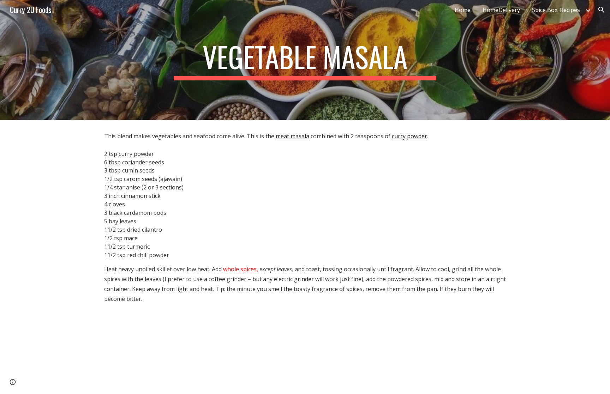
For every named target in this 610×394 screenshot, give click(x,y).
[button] (601, 9)
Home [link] (463, 10)
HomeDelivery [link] (501, 10)
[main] (305, 60)
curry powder (409, 136)
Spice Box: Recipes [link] (556, 10)
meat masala (292, 136)
